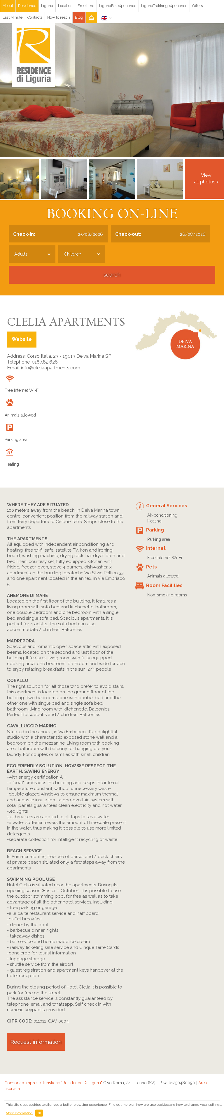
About (8, 5)
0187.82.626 (45, 362)
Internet (156, 548)
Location (65, 5)
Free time (86, 5)
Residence (27, 5)
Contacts (34, 17)
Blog (79, 17)
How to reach (58, 17)
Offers (197, 5)
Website (22, 339)
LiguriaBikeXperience (117, 5)
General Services (166, 505)
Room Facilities (164, 585)
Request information (36, 1042)
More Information (19, 1113)
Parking (155, 530)
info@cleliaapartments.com (50, 368)
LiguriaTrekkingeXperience (164, 5)
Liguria (47, 5)
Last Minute (12, 17)
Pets (151, 567)
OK (39, 1113)
